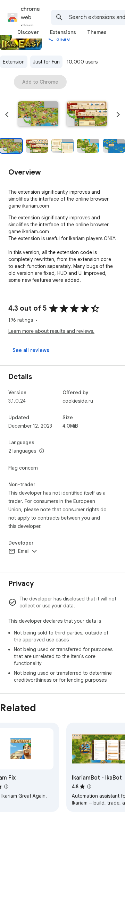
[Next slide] (118, 114)
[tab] (28, 32)
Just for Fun (46, 62)
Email (24, 551)
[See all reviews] (30, 350)
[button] (38, 115)
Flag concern (23, 468)
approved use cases (46, 640)
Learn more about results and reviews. (51, 331)
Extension (14, 62)
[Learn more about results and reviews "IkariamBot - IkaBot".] (89, 786)
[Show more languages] (42, 451)
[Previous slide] (7, 114)
